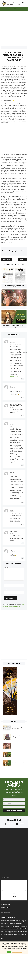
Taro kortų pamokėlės (5, 912)
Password (4, 887)
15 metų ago (12, 407)
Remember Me (5, 892)
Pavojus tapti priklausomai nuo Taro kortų (14, 326)
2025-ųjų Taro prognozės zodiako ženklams (14, 286)
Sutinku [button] (9, 952)
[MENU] (14, 9)
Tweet (12, 250)
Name (5, 583)
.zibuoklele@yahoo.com (15, 376)
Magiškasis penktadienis (6, 907)
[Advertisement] (14, 27)
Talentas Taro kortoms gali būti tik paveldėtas (18, 763)
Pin (15, 251)
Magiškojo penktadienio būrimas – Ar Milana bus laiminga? (16, 736)
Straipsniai (14, 63)
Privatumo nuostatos (17, 952)
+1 (18, 250)
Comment (6, 567)
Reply (22, 378)
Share (5, 250)
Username (4, 881)
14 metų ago (12, 342)
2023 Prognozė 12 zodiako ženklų (14, 307)
